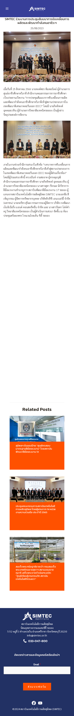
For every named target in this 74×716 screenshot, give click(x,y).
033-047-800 (37, 641)
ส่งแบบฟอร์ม (37, 686)
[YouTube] (40, 703)
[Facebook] (34, 703)
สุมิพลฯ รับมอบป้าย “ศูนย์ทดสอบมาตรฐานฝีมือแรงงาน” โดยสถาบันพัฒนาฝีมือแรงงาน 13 (34, 449)
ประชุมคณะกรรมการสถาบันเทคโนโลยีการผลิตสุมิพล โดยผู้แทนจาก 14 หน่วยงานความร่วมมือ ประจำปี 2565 (36, 509)
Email (37, 664)
